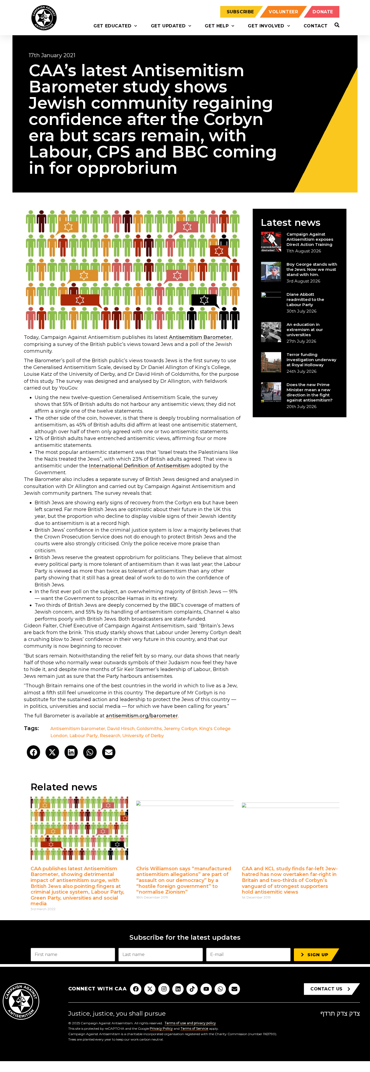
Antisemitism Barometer (200, 337)
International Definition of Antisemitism (139, 466)
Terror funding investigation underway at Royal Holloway (311, 359)
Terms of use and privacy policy (190, 1023)
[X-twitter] (149, 989)
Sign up (318, 954)
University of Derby (143, 735)
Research (110, 735)
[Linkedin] (178, 989)
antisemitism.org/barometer (142, 716)
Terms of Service (194, 1028)
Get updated (168, 25)
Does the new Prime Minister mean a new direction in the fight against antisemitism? (310, 392)
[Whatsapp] (220, 989)
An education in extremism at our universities (305, 329)
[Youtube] (206, 989)
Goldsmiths (149, 728)
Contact (316, 25)
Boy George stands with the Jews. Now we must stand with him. (312, 269)
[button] (33, 752)
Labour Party (83, 735)
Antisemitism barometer (77, 728)
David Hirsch (121, 728)
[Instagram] (164, 989)
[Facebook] (135, 989)
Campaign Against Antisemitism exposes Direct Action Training (310, 239)
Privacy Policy (161, 1028)
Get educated (112, 25)
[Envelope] (234, 989)
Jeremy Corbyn (180, 728)
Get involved (266, 25)
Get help (217, 25)
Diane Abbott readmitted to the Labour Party (305, 299)
